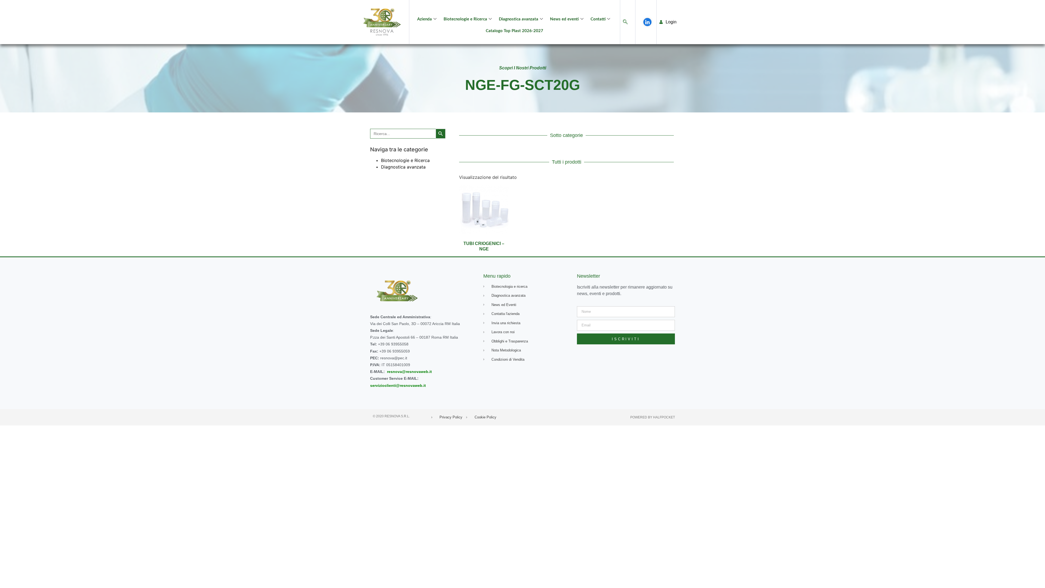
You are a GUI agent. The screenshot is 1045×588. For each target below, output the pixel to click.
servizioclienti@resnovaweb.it (398, 385)
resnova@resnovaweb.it (409, 371)
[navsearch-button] (625, 22)
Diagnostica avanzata (518, 19)
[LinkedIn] (647, 22)
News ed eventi (564, 19)
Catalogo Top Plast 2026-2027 (514, 31)
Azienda (424, 19)
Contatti (598, 19)
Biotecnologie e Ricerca (465, 19)
